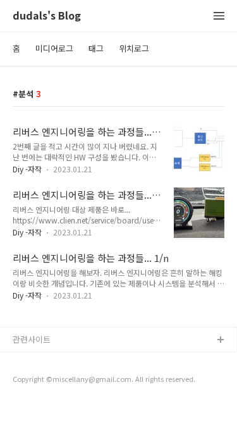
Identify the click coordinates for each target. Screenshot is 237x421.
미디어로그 (54, 48)
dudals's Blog (47, 16)
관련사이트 (32, 339)
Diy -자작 (27, 168)
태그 (96, 48)
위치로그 (134, 48)
